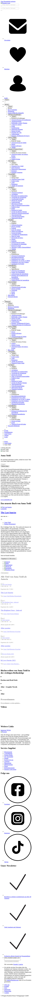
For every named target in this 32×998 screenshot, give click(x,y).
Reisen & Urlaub (16, 245)
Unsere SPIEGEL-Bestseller (16, 113)
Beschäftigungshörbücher (18, 396)
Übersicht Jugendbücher (18, 270)
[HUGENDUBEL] (8, 565)
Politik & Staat (15, 207)
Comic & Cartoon (16, 124)
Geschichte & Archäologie (18, 197)
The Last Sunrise (8, 512)
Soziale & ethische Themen (19, 211)
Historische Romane (17, 129)
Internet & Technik (16, 200)
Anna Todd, (6, 596)
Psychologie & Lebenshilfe (19, 244)
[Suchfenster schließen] (1, 10)
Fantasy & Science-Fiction (15, 149)
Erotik (13, 126)
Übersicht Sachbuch (17, 192)
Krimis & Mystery (16, 146)
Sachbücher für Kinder (17, 264)
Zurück (10, 106)
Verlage (6, 435)
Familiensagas (15, 128)
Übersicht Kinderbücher (18, 256)
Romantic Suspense (16, 172)
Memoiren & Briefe (16, 204)
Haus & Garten (15, 236)
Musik (13, 293)
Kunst (13, 292)
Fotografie (14, 290)
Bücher (7, 104)
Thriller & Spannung (17, 185)
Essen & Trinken (16, 230)
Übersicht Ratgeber (16, 225)
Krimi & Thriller (12, 137)
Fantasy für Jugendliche (18, 272)
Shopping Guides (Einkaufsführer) (21, 247)
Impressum (7, 989)
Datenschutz (7, 991)
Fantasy (13, 157)
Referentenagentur (9, 768)
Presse (6, 766)
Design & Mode (15, 289)
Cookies (6, 992)
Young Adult (12, 174)
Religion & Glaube (16, 210)
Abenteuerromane (16, 121)
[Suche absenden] (1, 8)
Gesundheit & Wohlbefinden (19, 234)
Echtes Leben (15, 181)
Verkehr (13, 249)
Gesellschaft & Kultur (17, 199)
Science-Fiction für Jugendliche (20, 280)
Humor (13, 239)
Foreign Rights (8, 755)
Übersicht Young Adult (17, 179)
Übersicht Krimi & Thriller (18, 142)
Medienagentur (8, 764)
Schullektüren (15, 278)
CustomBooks (8, 753)
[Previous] (1, 583)
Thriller (13, 147)
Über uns (6, 985)
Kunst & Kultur (12, 282)
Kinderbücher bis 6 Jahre (18, 397)
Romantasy (14, 184)
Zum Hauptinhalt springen (8, 1)
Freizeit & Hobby (16, 233)
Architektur (14, 194)
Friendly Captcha (18, 964)
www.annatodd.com (6, 499)
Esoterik (13, 228)
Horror (13, 144)
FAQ (5, 988)
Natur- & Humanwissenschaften (20, 205)
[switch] (5, 573)
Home (6, 441)
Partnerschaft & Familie (18, 242)
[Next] (3, 583)
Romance (14, 171)
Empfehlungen (8, 432)
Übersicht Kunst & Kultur (18, 287)
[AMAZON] (7, 562)
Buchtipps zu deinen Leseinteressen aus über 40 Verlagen (17, 897)
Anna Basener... (15, 664)
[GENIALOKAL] (7, 568)
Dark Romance (15, 167)
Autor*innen (7, 434)
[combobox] (16, 5)
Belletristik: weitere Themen (19, 123)
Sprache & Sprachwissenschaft (20, 213)
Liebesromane (15, 134)
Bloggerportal (8, 752)
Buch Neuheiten (12, 109)
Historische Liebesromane (18, 169)
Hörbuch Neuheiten (13, 307)
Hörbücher (7, 301)
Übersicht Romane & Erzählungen (21, 120)
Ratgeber (11, 220)
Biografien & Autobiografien (19, 196)
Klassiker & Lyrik (16, 132)
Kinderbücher (12, 250)
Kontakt (6, 986)
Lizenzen (6, 761)
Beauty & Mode (15, 226)
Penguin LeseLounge (10, 769)
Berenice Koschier (15, 631)
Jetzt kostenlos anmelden (11, 961)
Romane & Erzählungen (15, 114)
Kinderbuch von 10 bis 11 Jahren (20, 260)
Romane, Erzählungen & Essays (20, 136)
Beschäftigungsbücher (17, 257)
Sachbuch (11, 187)
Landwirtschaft (15, 202)
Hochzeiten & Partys (17, 238)
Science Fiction (15, 345)
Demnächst (11, 111)
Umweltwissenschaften (17, 216)
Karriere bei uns (8, 760)
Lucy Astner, (7, 664)
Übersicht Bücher (13, 296)
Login (6, 437)
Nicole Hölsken (14, 614)
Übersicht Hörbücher (14, 426)
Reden (13, 208)
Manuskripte (7, 763)
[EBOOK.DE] (7, 566)
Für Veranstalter (8, 756)
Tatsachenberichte (16, 215)
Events (6, 430)
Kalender (14, 241)
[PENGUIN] (9, 570)
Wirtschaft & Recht (16, 218)
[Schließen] (5, 300)
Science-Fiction (15, 159)
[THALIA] (6, 563)
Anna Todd (7, 522)
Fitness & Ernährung (17, 231)
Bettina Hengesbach (10, 524)
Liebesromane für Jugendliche (19, 274)
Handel (6, 758)
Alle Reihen (11, 295)
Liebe (13, 182)
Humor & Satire (15, 131)
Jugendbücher (12, 265)
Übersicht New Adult (17, 166)
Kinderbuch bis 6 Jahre (17, 259)
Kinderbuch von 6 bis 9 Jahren (20, 262)
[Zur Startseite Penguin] (5, 3)
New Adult (11, 161)
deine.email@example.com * (12, 957)
